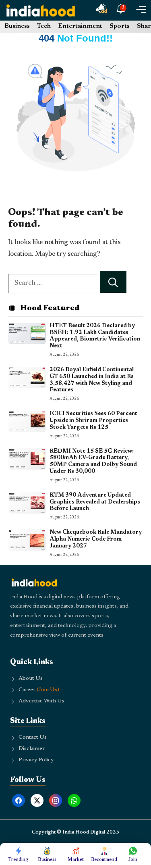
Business (17, 26)
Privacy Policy (36, 760)
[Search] (113, 282)
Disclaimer (32, 749)
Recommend (104, 859)
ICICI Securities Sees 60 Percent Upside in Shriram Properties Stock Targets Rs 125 (93, 420)
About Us (31, 678)
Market (76, 859)
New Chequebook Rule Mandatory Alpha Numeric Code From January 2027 (96, 539)
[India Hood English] (40, 10)
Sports (120, 26)
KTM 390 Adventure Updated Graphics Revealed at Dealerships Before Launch (95, 502)
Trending (18, 859)
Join (132, 859)
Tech (44, 26)
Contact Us (33, 737)
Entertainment (80, 26)
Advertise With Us (41, 701)
